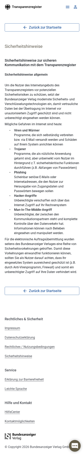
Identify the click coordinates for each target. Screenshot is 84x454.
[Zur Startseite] (23, 7)
